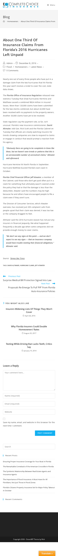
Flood (9, 67)
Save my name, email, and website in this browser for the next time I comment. (29, 424)
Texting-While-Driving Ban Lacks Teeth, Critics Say (29, 345)
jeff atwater (40, 265)
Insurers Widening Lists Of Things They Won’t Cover (29, 310)
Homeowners (21, 67)
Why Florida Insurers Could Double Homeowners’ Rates (29, 328)
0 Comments (12, 70)
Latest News (36, 67)
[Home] (4, 21)
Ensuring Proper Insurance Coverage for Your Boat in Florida (27, 461)
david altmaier (13, 265)
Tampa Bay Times (17, 258)
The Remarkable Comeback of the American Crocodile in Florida (28, 466)
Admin (9, 63)
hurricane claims (27, 265)
